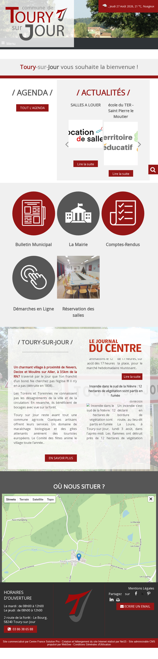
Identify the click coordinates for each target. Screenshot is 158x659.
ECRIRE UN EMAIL (137, 606)
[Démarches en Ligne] (33, 278)
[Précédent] (67, 144)
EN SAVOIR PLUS (61, 458)
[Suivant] (139, 144)
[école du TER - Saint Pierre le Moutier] (121, 143)
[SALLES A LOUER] (86, 134)
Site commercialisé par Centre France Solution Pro (31, 641)
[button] (151, 499)
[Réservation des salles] (78, 278)
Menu (11, 43)
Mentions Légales (141, 588)
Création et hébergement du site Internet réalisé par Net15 (94, 641)
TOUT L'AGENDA (32, 108)
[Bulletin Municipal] (33, 213)
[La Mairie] (78, 213)
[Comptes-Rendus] (123, 213)
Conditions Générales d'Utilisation (92, 644)
